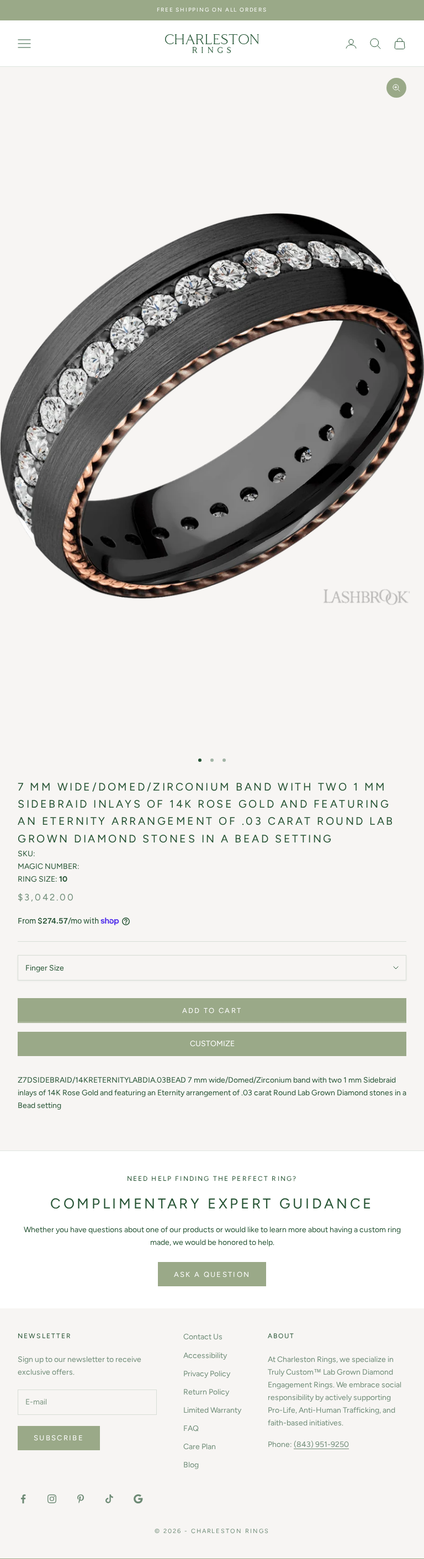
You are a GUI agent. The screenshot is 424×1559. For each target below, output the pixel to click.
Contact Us (202, 1336)
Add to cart (212, 1010)
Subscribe (59, 1438)
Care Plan (199, 1446)
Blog (191, 1465)
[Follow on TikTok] (109, 1498)
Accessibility (205, 1355)
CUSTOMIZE (212, 1043)
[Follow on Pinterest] (80, 1498)
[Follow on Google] (138, 1498)
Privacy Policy (206, 1373)
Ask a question (212, 1274)
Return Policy (206, 1392)
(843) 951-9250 (321, 1444)
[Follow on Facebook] (23, 1498)
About (281, 1336)
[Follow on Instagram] (51, 1498)
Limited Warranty (212, 1410)
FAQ (191, 1428)
